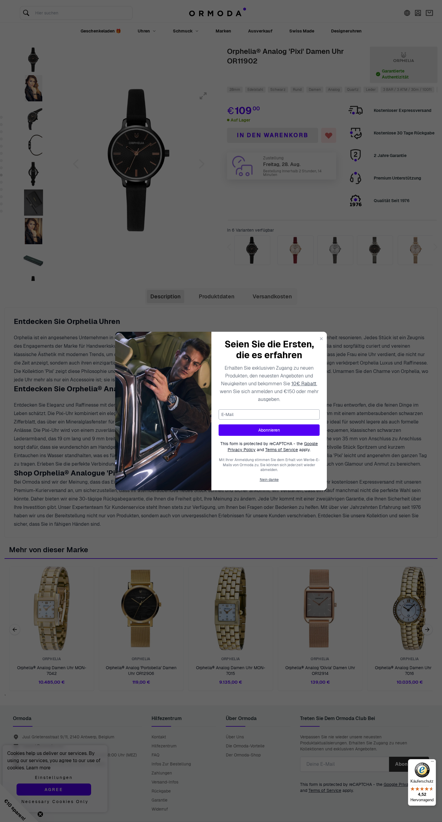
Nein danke (269, 479)
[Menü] (432, 762)
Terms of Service (281, 449)
